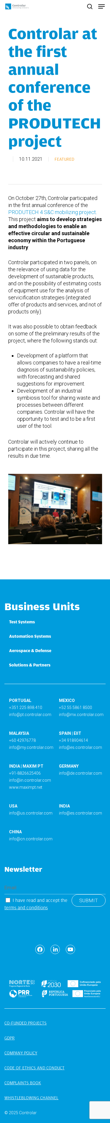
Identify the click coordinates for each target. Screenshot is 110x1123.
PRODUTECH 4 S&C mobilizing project (52, 212)
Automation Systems (30, 636)
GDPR (9, 1038)
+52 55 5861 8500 (75, 707)
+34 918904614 (73, 740)
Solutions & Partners (29, 665)
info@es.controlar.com (80, 747)
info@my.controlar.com (31, 747)
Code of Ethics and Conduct (34, 1068)
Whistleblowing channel (31, 1097)
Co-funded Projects (25, 1023)
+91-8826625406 (25, 773)
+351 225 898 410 (25, 707)
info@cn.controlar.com (31, 839)
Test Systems (22, 622)
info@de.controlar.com (80, 773)
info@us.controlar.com (31, 813)
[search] (89, 6)
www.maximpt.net (25, 787)
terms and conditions (26, 907)
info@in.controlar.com (30, 780)
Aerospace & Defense (30, 650)
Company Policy (20, 1053)
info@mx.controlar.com (81, 714)
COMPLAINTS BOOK (22, 1082)
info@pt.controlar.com (30, 714)
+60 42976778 (22, 740)
